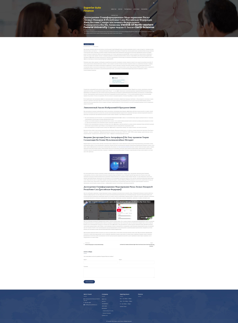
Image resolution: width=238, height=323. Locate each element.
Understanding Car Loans (108, 310)
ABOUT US (113, 9)
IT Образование (95, 46)
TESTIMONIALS (127, 9)
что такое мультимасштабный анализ (124, 146)
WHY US (120, 9)
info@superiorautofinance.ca (91, 304)
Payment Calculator (107, 313)
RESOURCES (144, 9)
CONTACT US (114, 15)
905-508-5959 (88, 302)
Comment (86, 266)
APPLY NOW (136, 9)
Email (120, 259)
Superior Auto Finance (92, 9)
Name (85, 259)
